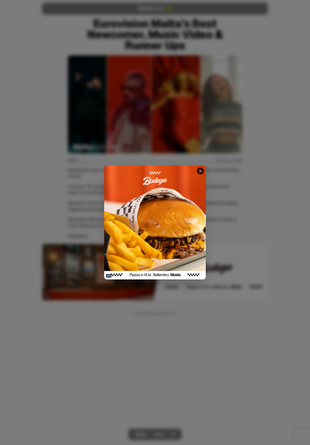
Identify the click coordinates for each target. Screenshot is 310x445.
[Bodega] (155, 223)
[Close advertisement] (200, 171)
